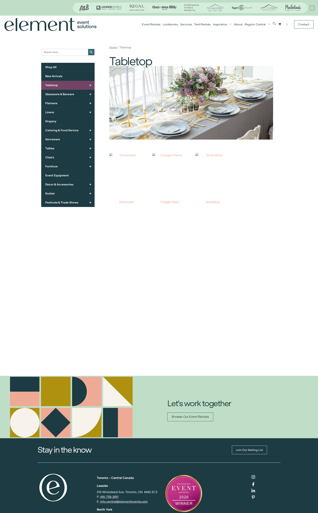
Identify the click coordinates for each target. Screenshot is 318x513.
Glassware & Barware (68, 94)
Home (113, 47)
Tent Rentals (202, 24)
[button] (274, 24)
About (238, 24)
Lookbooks (170, 24)
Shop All (50, 67)
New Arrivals (53, 76)
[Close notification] (312, 8)
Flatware (68, 103)
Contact (303, 24)
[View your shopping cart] (279, 24)
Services (186, 24)
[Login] (286, 24)
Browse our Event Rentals (190, 417)
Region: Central (255, 24)
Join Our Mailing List (249, 449)
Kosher (68, 193)
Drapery (50, 121)
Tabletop (68, 85)
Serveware (68, 139)
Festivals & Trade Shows (68, 202)
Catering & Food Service (68, 130)
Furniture (68, 166)
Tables (68, 148)
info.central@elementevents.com (124, 501)
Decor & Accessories (68, 184)
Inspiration (220, 24)
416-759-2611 (109, 497)
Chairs (68, 157)
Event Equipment (57, 175)
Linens (68, 112)
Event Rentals (151, 24)
